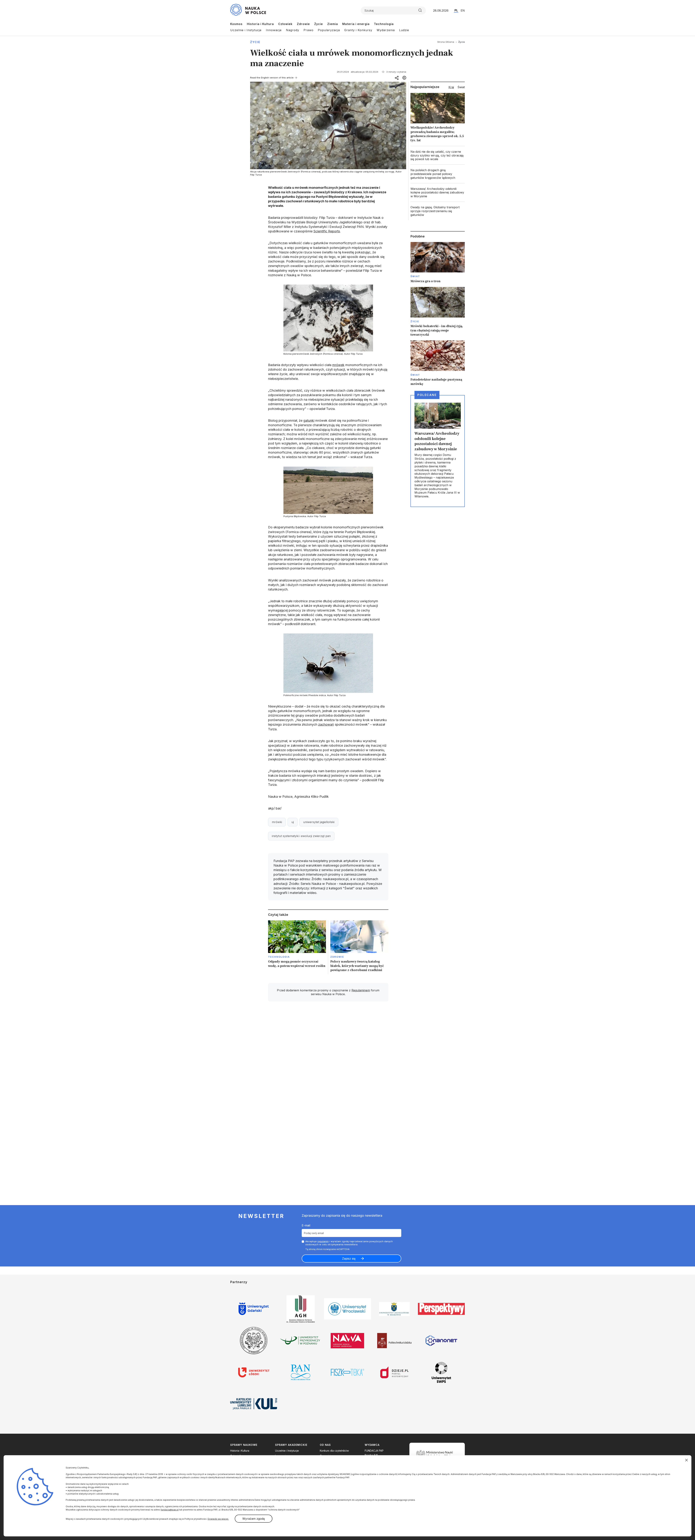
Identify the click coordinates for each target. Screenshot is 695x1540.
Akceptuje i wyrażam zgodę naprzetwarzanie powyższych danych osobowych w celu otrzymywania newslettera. (349, 1243)
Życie (318, 24)
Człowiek (285, 24)
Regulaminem (360, 990)
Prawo (308, 30)
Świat (415, 276)
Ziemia (332, 24)
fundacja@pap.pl (170, 1509)
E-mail (306, 1225)
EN (463, 10)
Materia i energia (356, 24)
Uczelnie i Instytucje (246, 30)
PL (456, 10)
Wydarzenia (386, 30)
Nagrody (292, 30)
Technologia (384, 24)
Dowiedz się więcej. (218, 1519)
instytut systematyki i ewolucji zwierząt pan (301, 836)
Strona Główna (445, 41)
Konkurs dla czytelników (334, 1450)
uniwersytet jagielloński (318, 822)
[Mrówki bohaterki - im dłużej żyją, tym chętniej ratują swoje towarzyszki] (437, 312)
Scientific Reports (326, 231)
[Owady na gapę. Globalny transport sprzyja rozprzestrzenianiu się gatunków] (437, 211)
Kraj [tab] (451, 87)
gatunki (308, 420)
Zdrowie (303, 24)
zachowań (326, 724)
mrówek (338, 365)
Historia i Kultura (260, 24)
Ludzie (404, 30)
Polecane (427, 395)
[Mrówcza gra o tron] (437, 262)
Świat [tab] (461, 87)
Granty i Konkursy (358, 30)
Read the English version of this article (272, 77)
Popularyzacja (329, 30)
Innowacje (274, 30)
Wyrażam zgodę (253, 1518)
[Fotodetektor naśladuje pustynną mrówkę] (437, 363)
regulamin (323, 1241)
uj (292, 822)
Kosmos (236, 24)
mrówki (277, 822)
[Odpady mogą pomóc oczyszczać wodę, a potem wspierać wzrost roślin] (297, 947)
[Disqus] (328, 1056)
